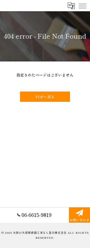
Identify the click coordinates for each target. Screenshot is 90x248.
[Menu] (82, 5)
